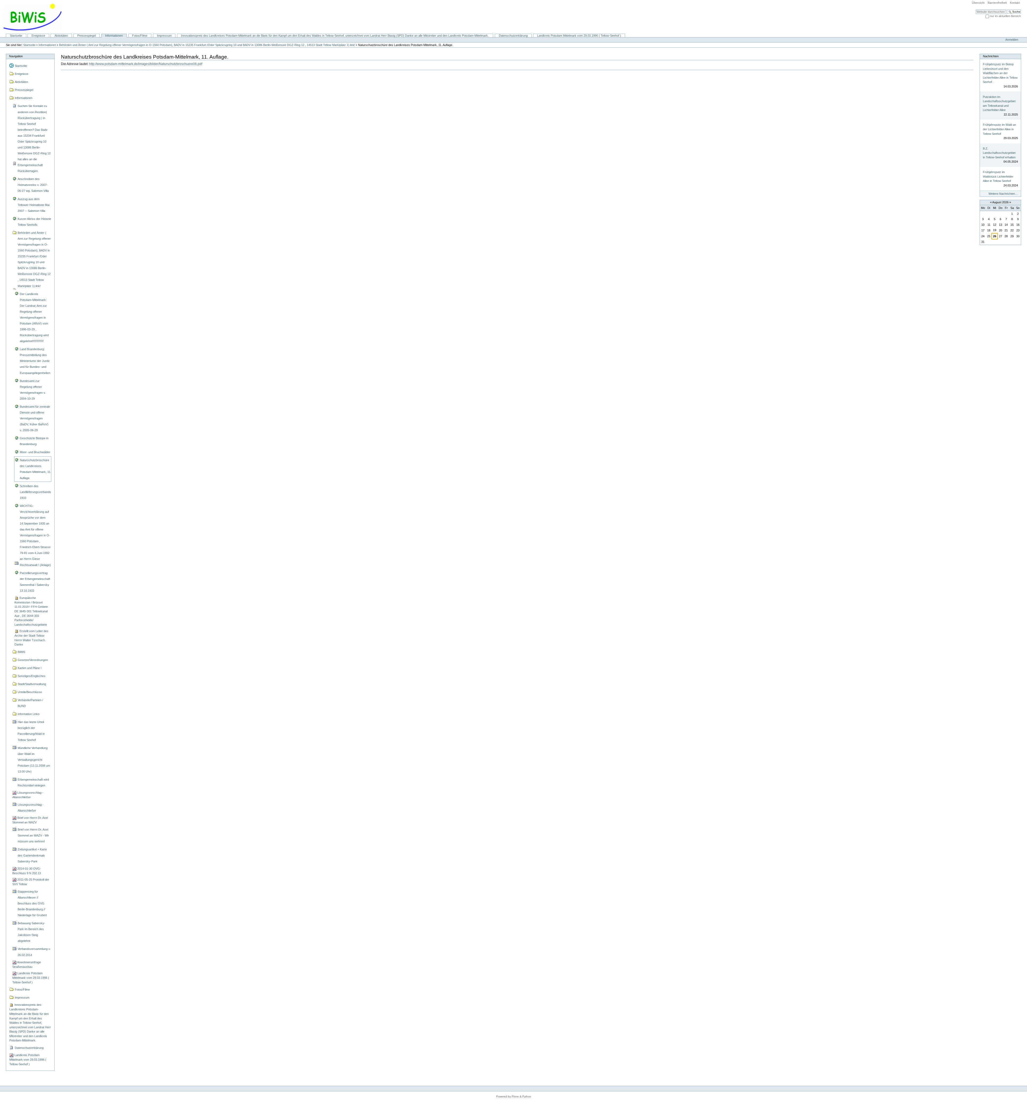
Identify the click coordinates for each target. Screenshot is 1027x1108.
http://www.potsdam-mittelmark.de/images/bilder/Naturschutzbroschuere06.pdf (145, 64)
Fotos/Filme (139, 35)
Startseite (16, 35)
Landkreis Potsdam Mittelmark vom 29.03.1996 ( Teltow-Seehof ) (579, 35)
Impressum (164, 35)
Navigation (16, 56)
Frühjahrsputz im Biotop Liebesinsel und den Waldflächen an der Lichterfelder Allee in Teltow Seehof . (1000, 73)
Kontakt (1015, 2)
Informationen (114, 35)
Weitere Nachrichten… (1003, 193)
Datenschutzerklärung (513, 35)
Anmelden (1011, 39)
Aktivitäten (61, 35)
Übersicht (978, 2)
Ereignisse (38, 35)
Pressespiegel (86, 35)
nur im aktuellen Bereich (1005, 16)
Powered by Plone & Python (513, 1096)
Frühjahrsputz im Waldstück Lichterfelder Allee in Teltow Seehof (998, 176)
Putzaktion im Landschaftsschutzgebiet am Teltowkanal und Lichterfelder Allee (999, 103)
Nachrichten (991, 56)
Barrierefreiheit (997, 2)
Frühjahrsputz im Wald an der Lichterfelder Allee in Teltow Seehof (999, 129)
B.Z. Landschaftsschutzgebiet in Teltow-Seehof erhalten (999, 153)
